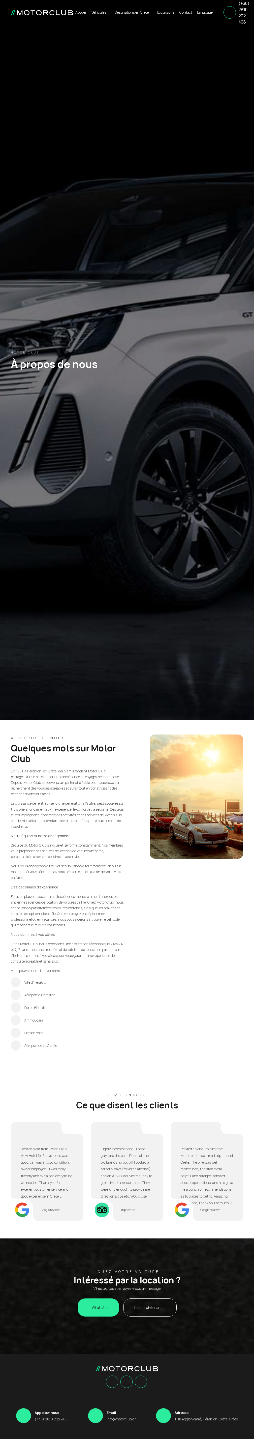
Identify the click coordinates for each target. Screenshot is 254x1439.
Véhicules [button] (99, 12)
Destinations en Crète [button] (132, 12)
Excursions (165, 12)
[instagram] (126, 1382)
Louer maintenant (148, 1307)
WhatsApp (99, 1307)
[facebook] (112, 1382)
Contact (185, 12)
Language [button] (205, 12)
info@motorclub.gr (121, 1419)
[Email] (95, 1415)
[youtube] (140, 1382)
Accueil (81, 12)
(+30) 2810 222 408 (243, 12)
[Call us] (229, 12)
